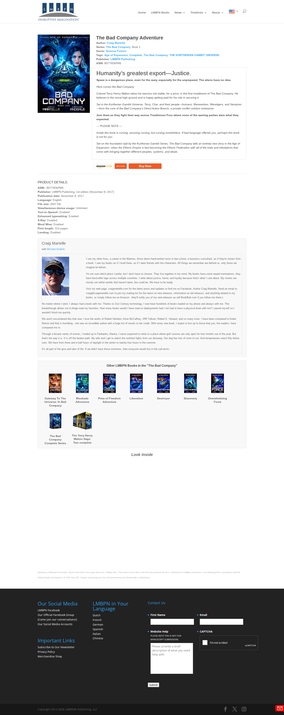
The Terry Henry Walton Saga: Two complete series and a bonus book (82, 442)
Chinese (98, 638)
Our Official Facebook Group (56, 615)
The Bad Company (118, 46)
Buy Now (145, 166)
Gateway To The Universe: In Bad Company (55, 402)
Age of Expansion (116, 55)
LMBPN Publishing (123, 59)
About (216, 12)
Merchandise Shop (50, 656)
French (97, 620)
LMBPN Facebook (49, 610)
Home (142, 12)
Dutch (96, 615)
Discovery (190, 398)
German (98, 624)
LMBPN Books (160, 12)
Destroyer (163, 398)
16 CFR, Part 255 (71, 577)
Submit (153, 685)
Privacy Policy (46, 652)
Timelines (196, 12)
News (178, 12)
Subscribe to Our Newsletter (56, 647)
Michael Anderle (56, 249)
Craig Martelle (116, 42)
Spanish (98, 629)
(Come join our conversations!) (57, 619)
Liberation (136, 398)
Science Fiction (116, 51)
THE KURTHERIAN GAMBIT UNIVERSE (194, 55)
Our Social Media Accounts (55, 624)
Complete (135, 55)
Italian (97, 634)
